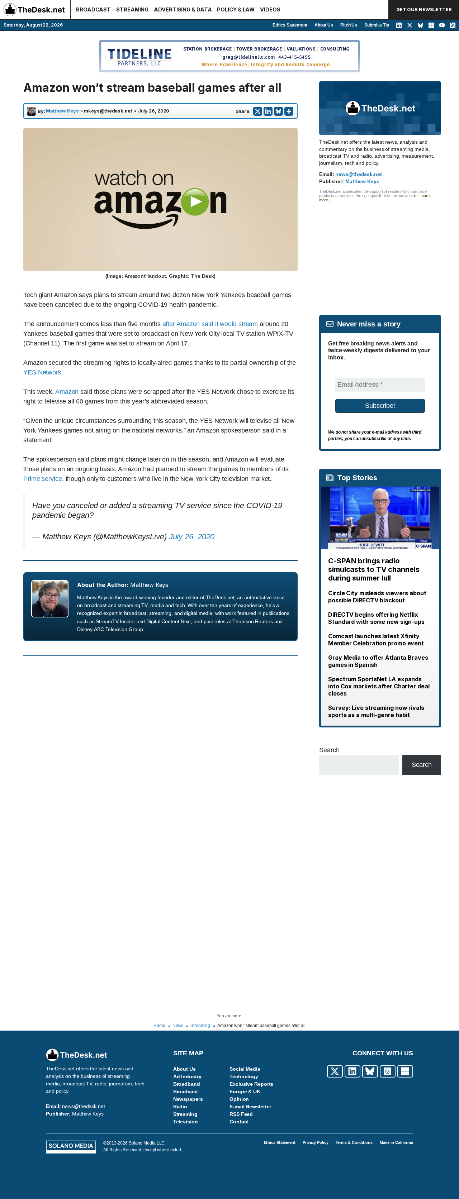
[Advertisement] (380, 252)
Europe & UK (245, 1091)
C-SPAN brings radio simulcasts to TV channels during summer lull (374, 569)
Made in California (396, 1142)
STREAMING (132, 9)
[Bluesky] (278, 111)
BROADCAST (93, 9)
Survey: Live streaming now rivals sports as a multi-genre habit (376, 711)
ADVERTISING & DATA (183, 9)
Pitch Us (348, 25)
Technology (244, 1076)
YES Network (42, 372)
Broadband (186, 1084)
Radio (180, 1106)
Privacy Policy (315, 1142)
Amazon (67, 391)
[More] (288, 111)
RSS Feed (241, 1114)
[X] (257, 111)
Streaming (185, 1114)
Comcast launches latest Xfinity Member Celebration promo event (376, 639)
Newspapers (188, 1099)
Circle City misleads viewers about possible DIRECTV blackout (377, 596)
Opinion (239, 1099)
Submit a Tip (376, 25)
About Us (323, 25)
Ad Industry (187, 1076)
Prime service (42, 478)
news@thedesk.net (358, 174)
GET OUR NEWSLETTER (424, 9)
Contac (238, 1121)
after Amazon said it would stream (210, 324)
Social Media (245, 1069)
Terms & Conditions (354, 1142)
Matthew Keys (62, 111)
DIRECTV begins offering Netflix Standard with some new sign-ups (376, 618)
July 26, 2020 (192, 536)
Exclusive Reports (251, 1084)
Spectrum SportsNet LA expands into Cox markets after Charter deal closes (379, 686)
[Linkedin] (268, 111)
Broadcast (185, 1091)
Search (329, 750)
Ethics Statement (290, 25)
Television (185, 1121)
